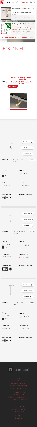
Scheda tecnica (28, 148)
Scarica (26, 154)
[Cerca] (27, 3)
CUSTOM (32, 159)
